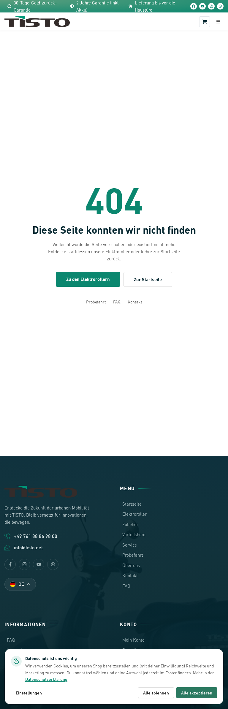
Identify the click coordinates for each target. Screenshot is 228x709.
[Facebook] (193, 6)
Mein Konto (133, 640)
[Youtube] (38, 564)
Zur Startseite (148, 279)
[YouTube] (202, 6)
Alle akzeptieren (196, 692)
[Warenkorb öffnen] (204, 21)
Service (129, 545)
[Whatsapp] (52, 564)
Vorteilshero (133, 534)
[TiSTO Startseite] (37, 21)
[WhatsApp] (220, 6)
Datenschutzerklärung (46, 679)
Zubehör (130, 524)
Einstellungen (29, 692)
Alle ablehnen (156, 692)
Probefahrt (96, 301)
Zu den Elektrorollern (88, 279)
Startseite (132, 504)
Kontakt (135, 301)
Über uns (131, 565)
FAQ (117, 301)
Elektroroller (134, 514)
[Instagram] (211, 6)
